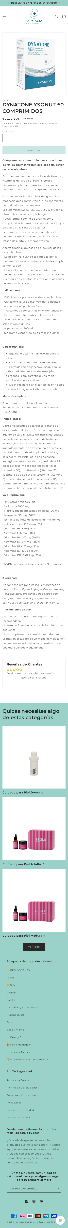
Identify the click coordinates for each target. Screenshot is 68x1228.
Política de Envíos (18, 1080)
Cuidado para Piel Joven (21, 792)
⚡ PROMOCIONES (18, 970)
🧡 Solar (12, 985)
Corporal (12, 992)
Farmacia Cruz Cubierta (26, 1222)
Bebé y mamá (15, 1029)
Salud (10, 1022)
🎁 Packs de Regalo (19, 1044)
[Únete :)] (57, 1189)
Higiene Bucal (15, 1014)
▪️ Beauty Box (15, 1037)
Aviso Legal (14, 1102)
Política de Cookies (18, 1117)
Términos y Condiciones (21, 1095)
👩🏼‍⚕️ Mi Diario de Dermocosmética (27, 1059)
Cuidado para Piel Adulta (21, 864)
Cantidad (7, 131)
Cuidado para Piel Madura (22, 935)
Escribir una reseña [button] (34, 677)
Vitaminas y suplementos (22, 1007)
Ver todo (34, 946)
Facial (10, 977)
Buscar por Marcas (18, 1052)
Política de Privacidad (20, 1110)
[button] (4, 16)
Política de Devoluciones (22, 1087)
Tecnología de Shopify (50, 1222)
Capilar (11, 1000)
